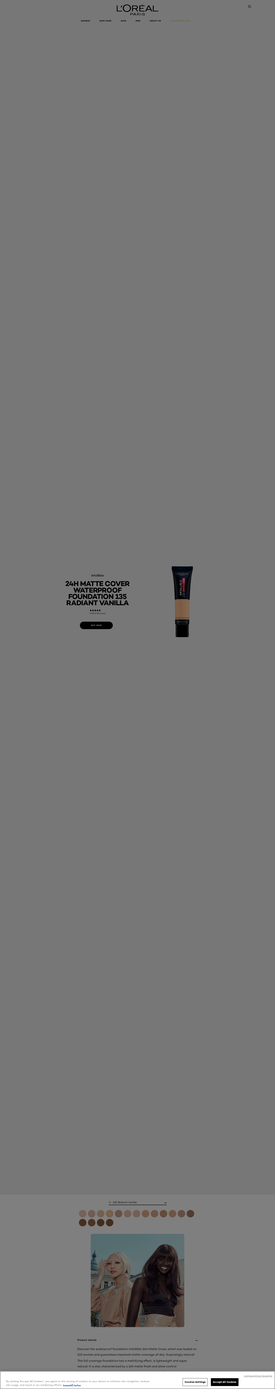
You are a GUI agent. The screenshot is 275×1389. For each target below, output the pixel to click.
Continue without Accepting (258, 1376)
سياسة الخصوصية (72, 1384)
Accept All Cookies (224, 1381)
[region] (137, 1380)
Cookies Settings (195, 1381)
